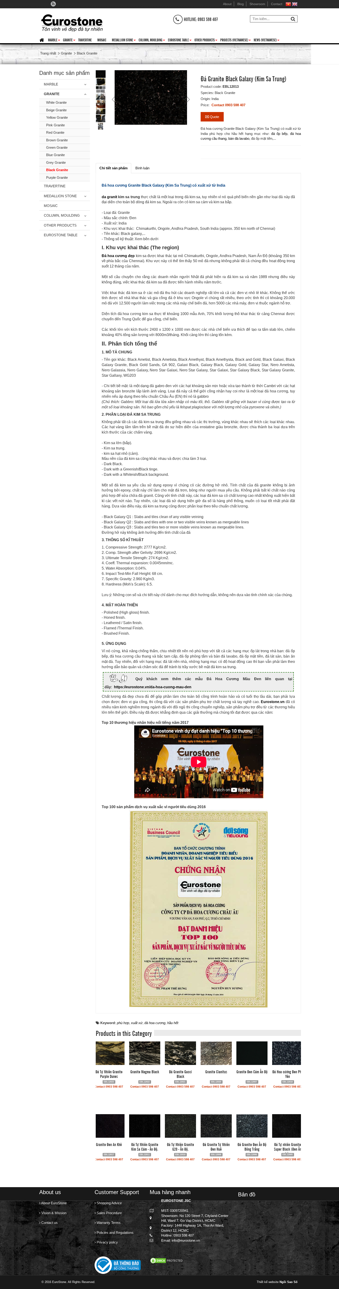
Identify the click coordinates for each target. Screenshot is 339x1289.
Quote (214, 117)
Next (187, 99)
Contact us (49, 1223)
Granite (69, 40)
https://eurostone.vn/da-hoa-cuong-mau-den (152, 687)
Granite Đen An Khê (109, 1144)
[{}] (71, 22)
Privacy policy (107, 1242)
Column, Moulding (152, 40)
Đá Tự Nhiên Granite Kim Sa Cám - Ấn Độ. (144, 1146)
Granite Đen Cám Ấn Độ (252, 1071)
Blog (240, 4)
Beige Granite (56, 110)
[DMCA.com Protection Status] (167, 1260)
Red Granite (55, 132)
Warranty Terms (108, 1223)
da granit (109, 197)
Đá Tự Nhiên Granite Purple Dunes (108, 1074)
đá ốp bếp (279, 134)
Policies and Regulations (115, 1232)
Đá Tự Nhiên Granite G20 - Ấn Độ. (180, 1146)
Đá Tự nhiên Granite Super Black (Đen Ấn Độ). (287, 1148)
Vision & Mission (53, 1213)
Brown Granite (57, 140)
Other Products (205, 40)
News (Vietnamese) (267, 40)
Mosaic (101, 39)
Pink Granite (55, 125)
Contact (276, 4)
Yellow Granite (57, 117)
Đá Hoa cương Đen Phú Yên (287, 1074)
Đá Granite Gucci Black (180, 1074)
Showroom (257, 4)
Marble (54, 40)
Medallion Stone (124, 40)
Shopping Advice (109, 1203)
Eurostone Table (180, 40)
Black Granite (57, 170)
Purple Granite (57, 177)
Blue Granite (55, 155)
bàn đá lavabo (238, 138)
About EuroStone (53, 1203)
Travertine (85, 39)
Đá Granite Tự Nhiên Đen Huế (216, 1146)
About (227, 4)
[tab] (113, 168)
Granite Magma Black (144, 1071)
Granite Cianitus (216, 1071)
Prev (114, 99)
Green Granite (57, 147)
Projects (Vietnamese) (235, 40)
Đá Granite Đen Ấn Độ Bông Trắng (252, 1146)
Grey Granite (56, 162)
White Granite (56, 102)
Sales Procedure (109, 1213)
